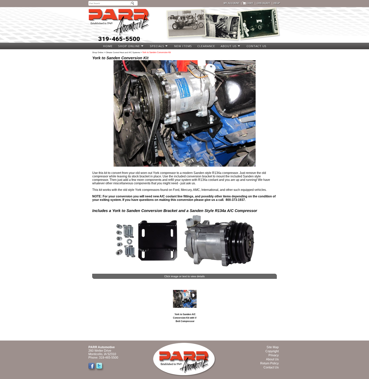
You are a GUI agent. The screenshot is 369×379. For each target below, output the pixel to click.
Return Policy (269, 363)
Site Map (273, 347)
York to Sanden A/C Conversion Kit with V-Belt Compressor (185, 318)
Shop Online (97, 52)
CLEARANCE (206, 46)
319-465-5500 (119, 39)
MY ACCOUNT (231, 3)
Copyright (272, 351)
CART (250, 3)
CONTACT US (256, 46)
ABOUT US (229, 46)
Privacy (273, 355)
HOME (108, 46)
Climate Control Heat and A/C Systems (123, 52)
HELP (277, 3)
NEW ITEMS (183, 46)
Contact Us (271, 367)
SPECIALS (157, 46)
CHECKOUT (263, 3)
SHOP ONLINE (129, 46)
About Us (272, 359)
